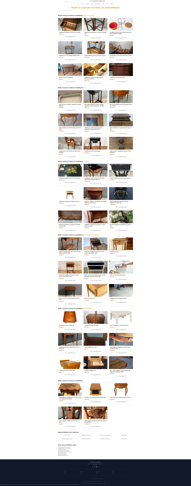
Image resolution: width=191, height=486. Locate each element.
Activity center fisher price (86, 438)
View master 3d (124, 438)
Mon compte (93, 478)
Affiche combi (67, 435)
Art (103, 481)
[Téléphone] (98, 466)
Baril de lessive (124, 435)
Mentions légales (100, 483)
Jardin (103, 3)
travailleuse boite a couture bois (64, 448)
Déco (107, 3)
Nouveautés (85, 481)
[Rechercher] (126, 1)
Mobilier (111, 3)
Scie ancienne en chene (105, 438)
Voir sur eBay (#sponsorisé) (70, 36)
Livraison (100, 478)
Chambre (87, 3)
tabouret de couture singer (63, 450)
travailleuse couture (62, 449)
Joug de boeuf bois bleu (86, 435)
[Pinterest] (67, 1)
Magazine (105, 481)
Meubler (89, 481)
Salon (83, 3)
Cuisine (92, 3)
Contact (109, 483)
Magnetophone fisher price (67, 438)
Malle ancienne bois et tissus (105, 435)
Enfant (99, 481)
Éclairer (97, 481)
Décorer (94, 481)
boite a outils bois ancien (63, 455)
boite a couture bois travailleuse (64, 447)
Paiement (97, 478)
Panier (90, 478)
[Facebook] (64, 1)
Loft (79, 3)
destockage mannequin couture (64, 451)
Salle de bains (97, 3)
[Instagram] (66, 1)
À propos (105, 483)
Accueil (59, 10)
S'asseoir (92, 481)
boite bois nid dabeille (62, 454)
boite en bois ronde (62, 453)
